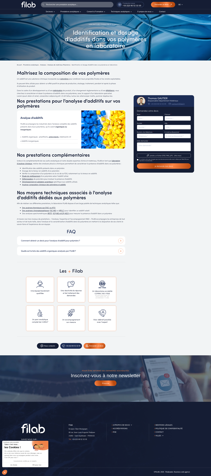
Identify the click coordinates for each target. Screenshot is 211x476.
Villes (158, 436)
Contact (160, 432)
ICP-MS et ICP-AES (60, 213)
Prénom (168, 114)
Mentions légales (164, 425)
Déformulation (27, 179)
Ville (167, 123)
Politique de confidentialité (169, 428)
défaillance (110, 90)
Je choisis (13, 465)
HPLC (61, 211)
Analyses (43, 65)
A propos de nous (121, 425)
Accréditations (120, 428)
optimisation (57, 90)
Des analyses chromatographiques (35, 211)
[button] (4, 472)
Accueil (19, 65)
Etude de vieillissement (31, 176)
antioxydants (54, 137)
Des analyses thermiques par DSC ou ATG (38, 208)
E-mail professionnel (172, 132)
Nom (139, 114)
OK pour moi (36, 465)
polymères (64, 79)
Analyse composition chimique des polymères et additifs (44, 185)
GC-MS (53, 211)
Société (140, 123)
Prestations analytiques (31, 65)
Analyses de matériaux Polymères (59, 65)
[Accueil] (28, 4)
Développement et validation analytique (37, 182)
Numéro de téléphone (145, 132)
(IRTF (49, 213)
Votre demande (143, 141)
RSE (114, 432)
